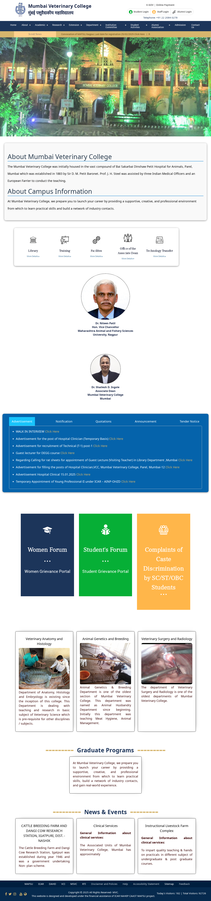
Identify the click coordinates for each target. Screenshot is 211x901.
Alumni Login (184, 11)
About (25, 24)
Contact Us (195, 26)
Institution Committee (111, 26)
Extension (74, 24)
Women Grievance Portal (47, 571)
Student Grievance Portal (105, 571)
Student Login (141, 11)
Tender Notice (189, 421)
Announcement (145, 421)
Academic (40, 24)
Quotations (103, 421)
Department (92, 24)
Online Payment (165, 4)
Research (57, 24)
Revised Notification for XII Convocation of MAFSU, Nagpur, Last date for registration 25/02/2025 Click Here (65, 34)
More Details (33, 256)
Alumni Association (157, 26)
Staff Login (162, 11)
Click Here (52, 431)
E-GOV (149, 4)
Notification (64, 421)
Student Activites (135, 26)
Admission (180, 24)
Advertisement (22, 421)
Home (13, 24)
